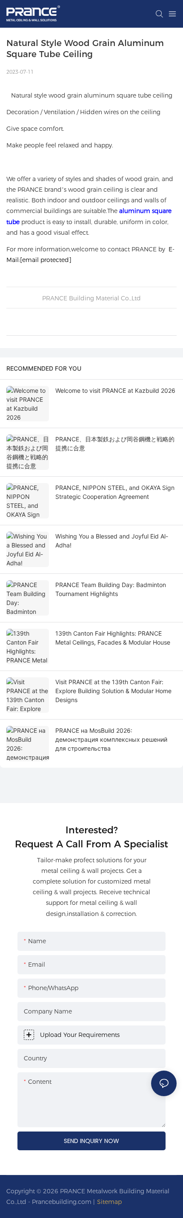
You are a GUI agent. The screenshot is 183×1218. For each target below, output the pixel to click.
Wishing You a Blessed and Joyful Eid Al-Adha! (111, 541)
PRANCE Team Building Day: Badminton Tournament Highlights (110, 589)
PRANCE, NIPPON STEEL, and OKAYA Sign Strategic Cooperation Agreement (114, 492)
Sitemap (109, 1202)
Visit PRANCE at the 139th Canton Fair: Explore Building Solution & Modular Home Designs (113, 690)
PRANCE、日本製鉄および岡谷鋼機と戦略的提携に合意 (114, 443)
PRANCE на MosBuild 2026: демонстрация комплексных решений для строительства (111, 739)
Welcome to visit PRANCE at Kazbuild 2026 (115, 390)
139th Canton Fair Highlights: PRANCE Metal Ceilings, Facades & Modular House (112, 638)
